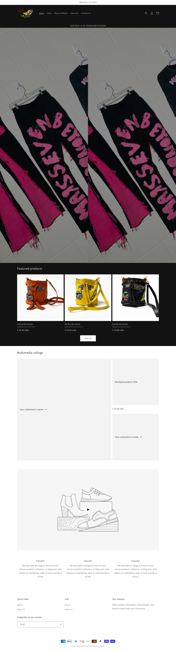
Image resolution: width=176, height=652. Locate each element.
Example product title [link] (126, 381)
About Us (21, 609)
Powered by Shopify (98, 646)
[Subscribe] (60, 624)
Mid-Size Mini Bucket (25, 324)
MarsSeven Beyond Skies (84, 646)
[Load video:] (88, 510)
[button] (146, 13)
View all (88, 338)
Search (20, 605)
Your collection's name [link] (32, 409)
